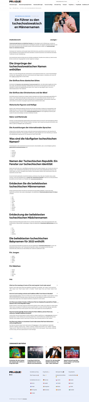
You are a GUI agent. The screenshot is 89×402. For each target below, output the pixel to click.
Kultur (11, 338)
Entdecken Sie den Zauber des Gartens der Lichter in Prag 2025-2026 (16, 362)
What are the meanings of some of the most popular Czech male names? (30, 285)
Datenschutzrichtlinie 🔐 (60, 376)
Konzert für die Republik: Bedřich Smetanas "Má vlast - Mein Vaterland (53, 362)
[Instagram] (11, 374)
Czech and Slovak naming (15, 295)
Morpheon (25, 398)
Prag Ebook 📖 (46, 372)
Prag (10, 8)
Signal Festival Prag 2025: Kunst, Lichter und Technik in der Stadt (71, 362)
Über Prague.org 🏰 (34, 375)
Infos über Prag (15, 8)
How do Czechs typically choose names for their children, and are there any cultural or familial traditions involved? (30, 312)
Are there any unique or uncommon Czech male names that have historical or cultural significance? (31, 322)
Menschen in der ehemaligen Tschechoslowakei (26, 84)
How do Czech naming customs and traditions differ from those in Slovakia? (31, 293)
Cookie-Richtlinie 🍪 (73, 375)
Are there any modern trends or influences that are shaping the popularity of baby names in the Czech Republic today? (33, 302)
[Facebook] (9, 374)
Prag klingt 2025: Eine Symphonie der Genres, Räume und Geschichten (35, 362)
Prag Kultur (27, 16)
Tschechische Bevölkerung (36, 179)
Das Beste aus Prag (34, 372)
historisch (35, 325)
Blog (23, 16)
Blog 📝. (45, 375)
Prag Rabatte (72, 372)
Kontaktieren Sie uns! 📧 (35, 380)
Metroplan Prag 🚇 (60, 372)
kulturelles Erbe (49, 315)
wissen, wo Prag (15, 76)
